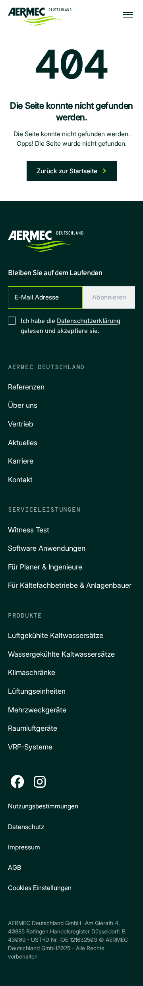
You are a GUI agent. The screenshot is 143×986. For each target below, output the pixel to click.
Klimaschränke (31, 672)
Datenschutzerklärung (88, 321)
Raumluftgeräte (32, 728)
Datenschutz (26, 827)
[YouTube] (84, 781)
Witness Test (28, 530)
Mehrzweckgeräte (37, 710)
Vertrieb (20, 424)
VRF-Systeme (30, 747)
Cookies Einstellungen (40, 888)
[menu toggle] (128, 15)
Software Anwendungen (46, 548)
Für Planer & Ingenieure (45, 567)
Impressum (24, 847)
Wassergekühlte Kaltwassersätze (61, 654)
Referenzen (26, 387)
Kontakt (20, 479)
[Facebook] (17, 781)
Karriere (20, 461)
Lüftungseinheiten (37, 691)
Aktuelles (22, 442)
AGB (14, 867)
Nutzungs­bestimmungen (43, 806)
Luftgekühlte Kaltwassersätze (55, 635)
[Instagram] (39, 781)
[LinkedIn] (62, 781)
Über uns (22, 405)
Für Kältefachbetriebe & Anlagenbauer (69, 585)
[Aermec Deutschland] (40, 14)
